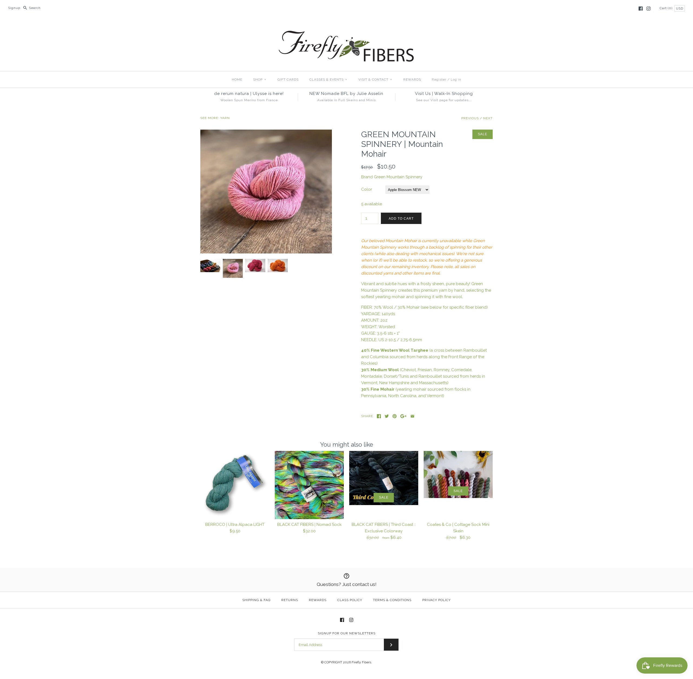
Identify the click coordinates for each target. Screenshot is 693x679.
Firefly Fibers (361, 662)
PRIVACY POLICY (436, 600)
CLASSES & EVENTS (328, 79)
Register (439, 79)
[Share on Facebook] (379, 416)
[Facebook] (641, 8)
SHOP (259, 79)
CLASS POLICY (349, 600)
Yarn (225, 118)
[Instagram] (648, 8)
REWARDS (412, 79)
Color (366, 189)
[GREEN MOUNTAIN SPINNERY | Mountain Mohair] (266, 132)
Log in (456, 79)
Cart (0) (667, 8)
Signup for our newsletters (346, 633)
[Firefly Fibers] (346, 26)
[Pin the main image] (395, 416)
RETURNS (289, 600)
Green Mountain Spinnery (398, 176)
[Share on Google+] (403, 416)
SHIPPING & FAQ (256, 600)
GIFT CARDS (288, 79)
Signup (14, 8)
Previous (470, 118)
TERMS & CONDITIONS (392, 600)
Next (488, 118)
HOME (237, 79)
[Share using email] (412, 416)
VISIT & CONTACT (375, 79)
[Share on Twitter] (387, 416)
